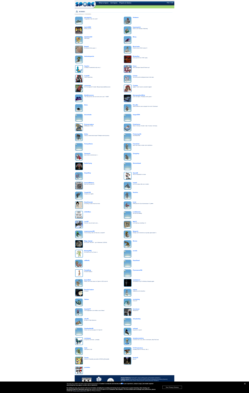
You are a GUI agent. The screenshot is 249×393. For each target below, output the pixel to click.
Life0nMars (87, 212)
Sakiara (86, 299)
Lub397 (86, 221)
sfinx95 (86, 319)
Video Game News (135, 380)
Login (171, 2)
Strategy (154, 379)
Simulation (159, 379)
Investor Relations (154, 380)
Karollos (135, 192)
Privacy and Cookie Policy (80, 390)
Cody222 (86, 76)
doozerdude (87, 114)
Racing (132, 379)
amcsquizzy (87, 17)
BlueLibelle (136, 46)
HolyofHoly (87, 173)
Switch (133, 378)
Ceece (134, 66)
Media (127, 380)
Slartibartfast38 (88, 328)
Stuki (85, 348)
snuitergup (87, 338)
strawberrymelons (138, 338)
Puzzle (141, 379)
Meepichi (135, 231)
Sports (165, 379)
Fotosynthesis (88, 144)
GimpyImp (136, 153)
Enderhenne (136, 124)
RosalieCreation (89, 289)
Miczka (135, 241)
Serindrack (136, 309)
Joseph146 (87, 192)
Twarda (86, 357)
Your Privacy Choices (172, 387)
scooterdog (136, 299)
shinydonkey (137, 319)
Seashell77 (87, 309)
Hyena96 (135, 173)
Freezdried (136, 144)
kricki (134, 202)
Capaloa (86, 66)
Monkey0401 (88, 250)
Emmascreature (89, 124)
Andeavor (136, 17)
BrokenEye (136, 56)
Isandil (135, 182)
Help (168, 2)
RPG (145, 379)
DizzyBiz (135, 105)
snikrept (135, 328)
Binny (134, 37)
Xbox (146, 378)
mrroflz (135, 250)
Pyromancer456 (137, 270)
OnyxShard (136, 260)
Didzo (86, 105)
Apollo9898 (87, 27)
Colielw (135, 76)
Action (149, 379)
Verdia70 (135, 357)
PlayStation (152, 378)
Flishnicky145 (137, 134)
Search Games (144, 380)
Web (143, 378)
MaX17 (135, 221)
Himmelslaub (137, 163)
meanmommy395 (89, 231)
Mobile (158, 378)
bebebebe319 (88, 37)
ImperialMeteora (89, 182)
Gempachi (87, 153)
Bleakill (86, 46)
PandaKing (87, 270)
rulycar (135, 289)
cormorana (87, 85)
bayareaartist (137, 27)
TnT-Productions (138, 348)
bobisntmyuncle (89, 56)
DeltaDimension (89, 95)
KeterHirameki (88, 202)
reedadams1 (136, 280)
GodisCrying (88, 163)
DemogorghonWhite (139, 95)
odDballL (87, 260)
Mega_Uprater (88, 241)
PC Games (138, 378)
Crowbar (135, 85)
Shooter (136, 379)
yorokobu (87, 367)
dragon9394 (136, 114)
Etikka (86, 134)
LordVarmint (136, 212)
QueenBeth (87, 280)
